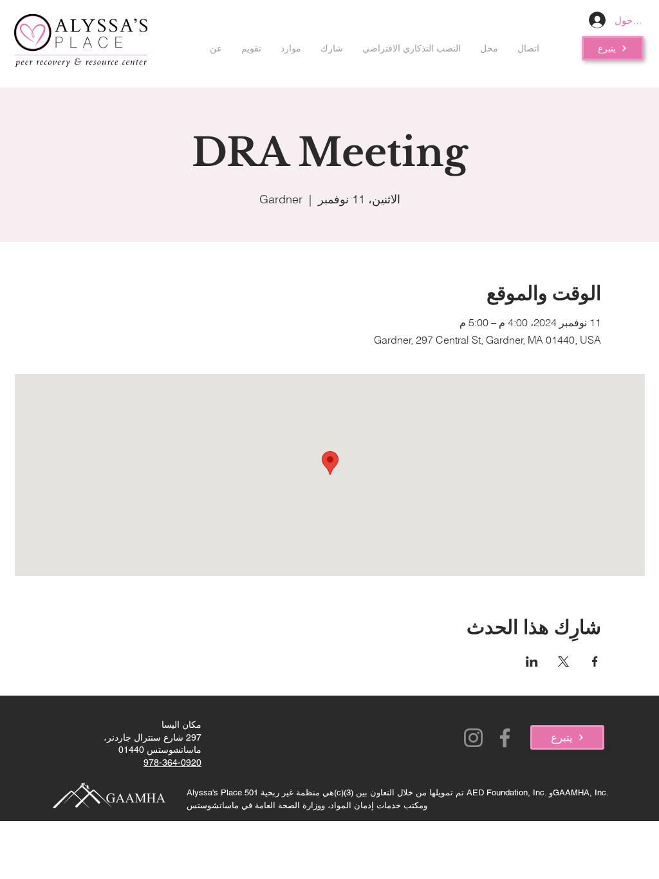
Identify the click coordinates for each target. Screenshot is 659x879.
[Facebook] (504, 737)
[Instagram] (473, 737)
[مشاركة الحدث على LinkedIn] (532, 661)
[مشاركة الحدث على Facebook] (595, 661)
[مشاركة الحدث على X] (563, 661)
